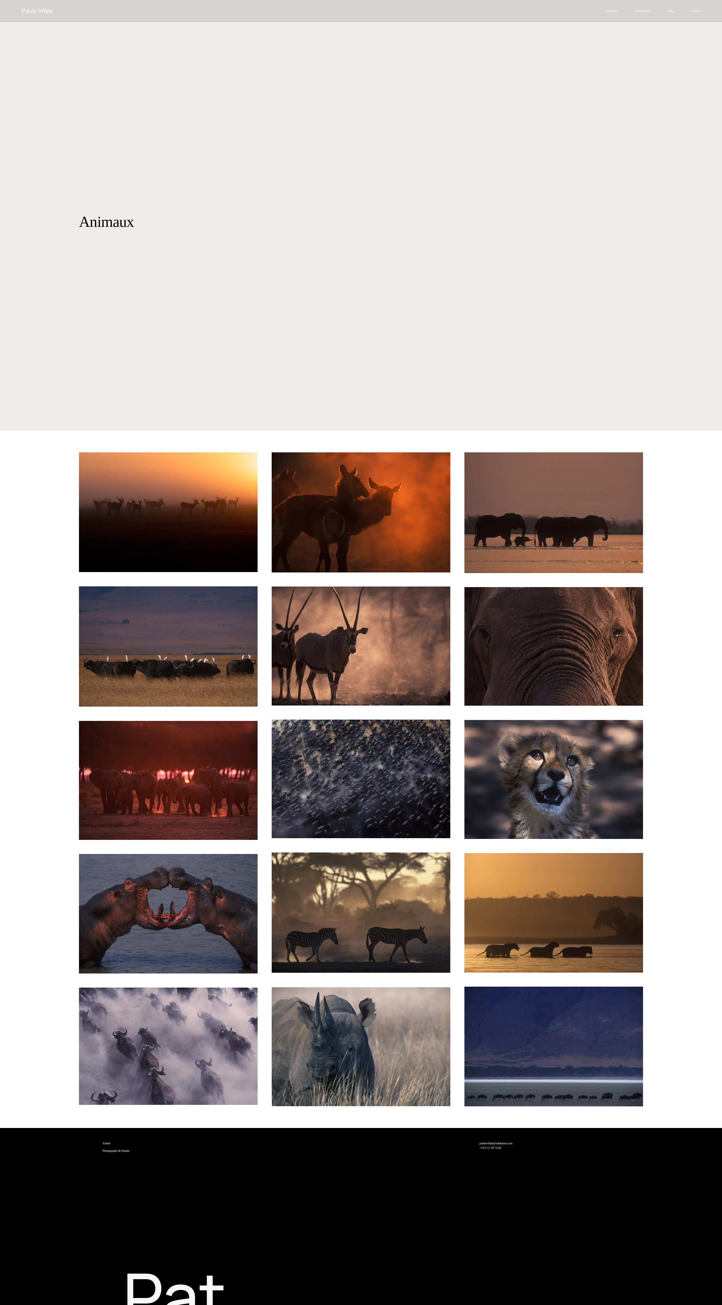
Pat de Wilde (37, 10)
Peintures (612, 11)
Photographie (643, 11)
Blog (671, 11)
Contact (695, 11)
